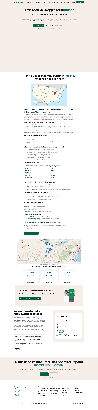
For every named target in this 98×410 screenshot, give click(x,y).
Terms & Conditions (78, 392)
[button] (49, 250)
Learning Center (55, 2)
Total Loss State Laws (43, 388)
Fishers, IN (27, 175)
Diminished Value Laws (55, 388)
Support (68, 2)
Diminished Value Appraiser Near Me (54, 391)
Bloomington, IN (28, 177)
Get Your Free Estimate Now (31, 233)
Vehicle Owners (65, 388)
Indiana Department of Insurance (44, 141)
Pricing (44, 2)
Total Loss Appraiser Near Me (42, 391)
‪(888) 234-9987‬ (17, 395)
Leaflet (66, 262)
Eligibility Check (39, 25)
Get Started (80, 2)
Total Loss (40, 386)
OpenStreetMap (73, 262)
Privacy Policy (77, 394)
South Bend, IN (28, 172)
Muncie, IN (52, 172)
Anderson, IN (52, 179)
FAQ (49, 2)
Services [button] (38, 2)
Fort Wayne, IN (28, 168)
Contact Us (54, 374)
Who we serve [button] (30, 2)
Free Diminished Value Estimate (54, 25)
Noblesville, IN (53, 173)
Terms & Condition (42, 403)
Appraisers (64, 394)
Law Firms (64, 390)
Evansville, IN (28, 170)
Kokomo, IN (52, 177)
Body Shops (64, 392)
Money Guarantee (42, 393)
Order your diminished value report (29, 298)
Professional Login (42, 395)
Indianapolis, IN (28, 167)
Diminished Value (54, 386)
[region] (49, 251)
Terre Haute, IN (53, 175)
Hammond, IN (53, 166)
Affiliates (64, 395)
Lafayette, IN (52, 170)
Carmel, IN (27, 174)
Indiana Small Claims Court (56, 144)
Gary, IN (51, 168)
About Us (63, 2)
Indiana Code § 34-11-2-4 (32, 216)
